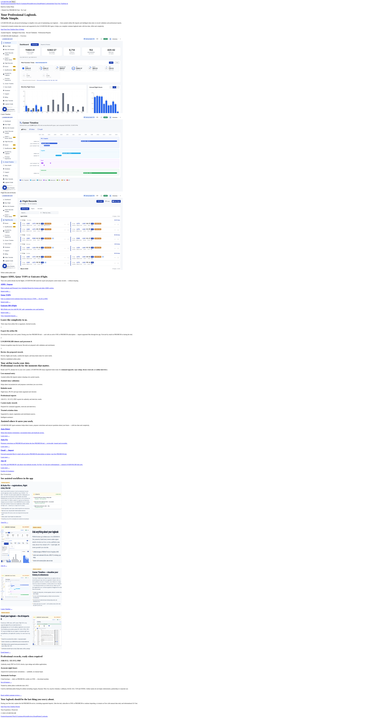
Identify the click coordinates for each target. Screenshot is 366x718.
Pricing (29, 3)
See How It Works (18, 29)
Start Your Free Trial (57, 3)
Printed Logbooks (46, 3)
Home (2, 3)
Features (7, 3)
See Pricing (16, 706)
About (39, 3)
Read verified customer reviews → (11, 695)
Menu (13, 1)
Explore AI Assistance (7, 471)
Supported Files (14, 3)
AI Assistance (23, 3)
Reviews (34, 3)
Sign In (66, 3)
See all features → (6, 682)
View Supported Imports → (9, 316)
